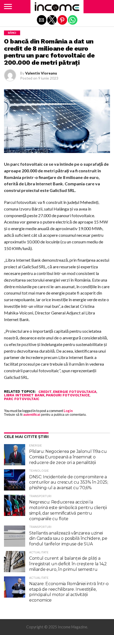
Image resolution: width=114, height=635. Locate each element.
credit (45, 392)
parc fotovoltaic (21, 399)
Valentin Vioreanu (41, 73)
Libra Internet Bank (24, 395)
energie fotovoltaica (75, 392)
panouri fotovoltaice (68, 395)
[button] (8, 6)
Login (68, 411)
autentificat (31, 415)
